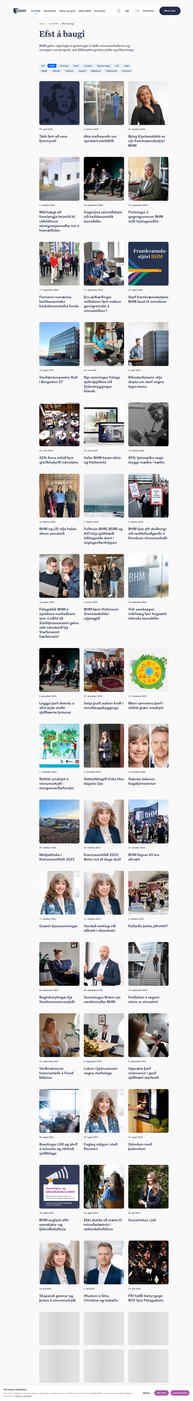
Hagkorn (82, 71)
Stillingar (146, 1393)
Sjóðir (127, 66)
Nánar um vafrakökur (23, 1396)
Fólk (117, 66)
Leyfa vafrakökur (180, 1393)
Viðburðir (56, 71)
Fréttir (52, 66)
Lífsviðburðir (49, 11)
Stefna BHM (85, 11)
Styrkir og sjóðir (67, 11)
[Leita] (118, 10)
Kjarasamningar (103, 66)
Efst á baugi (68, 23)
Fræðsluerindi (111, 71)
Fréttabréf (69, 71)
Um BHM (35, 11)
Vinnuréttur (99, 11)
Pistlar (76, 66)
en (127, 10)
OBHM (44, 71)
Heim (42, 23)
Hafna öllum (161, 1393)
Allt (43, 66)
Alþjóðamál (95, 71)
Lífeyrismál (126, 71)
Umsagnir (88, 66)
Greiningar (64, 66)
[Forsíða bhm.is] (18, 11)
